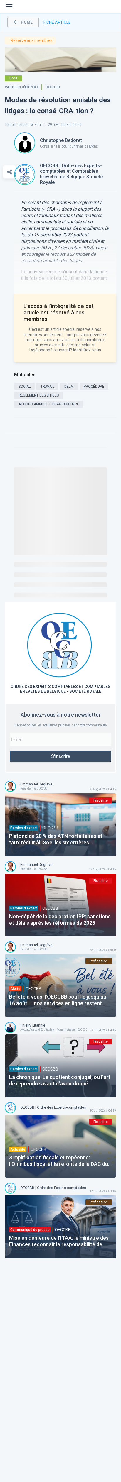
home (27, 22)
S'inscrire (60, 756)
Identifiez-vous (87, 350)
